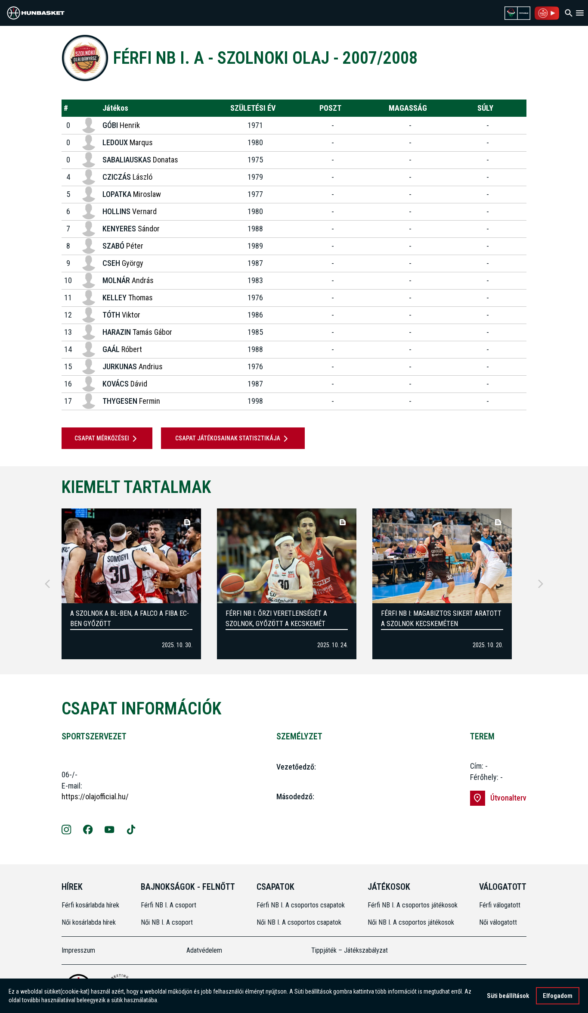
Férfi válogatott (499, 905)
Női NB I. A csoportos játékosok (411, 922)
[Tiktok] (131, 831)
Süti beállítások (508, 996)
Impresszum (78, 950)
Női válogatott (498, 922)
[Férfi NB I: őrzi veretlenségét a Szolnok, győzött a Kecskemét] (286, 555)
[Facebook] (88, 831)
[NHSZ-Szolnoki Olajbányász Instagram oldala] (66, 831)
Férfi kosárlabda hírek (90, 905)
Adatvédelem (204, 950)
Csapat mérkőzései (101, 438)
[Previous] (47, 584)
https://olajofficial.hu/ (95, 796)
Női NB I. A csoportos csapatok (300, 922)
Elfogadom (558, 996)
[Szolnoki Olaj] (85, 57)
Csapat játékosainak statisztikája (227, 438)
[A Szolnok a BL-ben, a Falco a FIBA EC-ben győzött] (131, 555)
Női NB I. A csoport (167, 922)
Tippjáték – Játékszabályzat (349, 950)
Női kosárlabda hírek (89, 922)
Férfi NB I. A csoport (168, 905)
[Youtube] (110, 831)
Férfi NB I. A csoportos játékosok (413, 905)
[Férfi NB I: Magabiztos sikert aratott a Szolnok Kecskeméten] (442, 555)
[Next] (540, 584)
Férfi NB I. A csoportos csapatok (302, 905)
